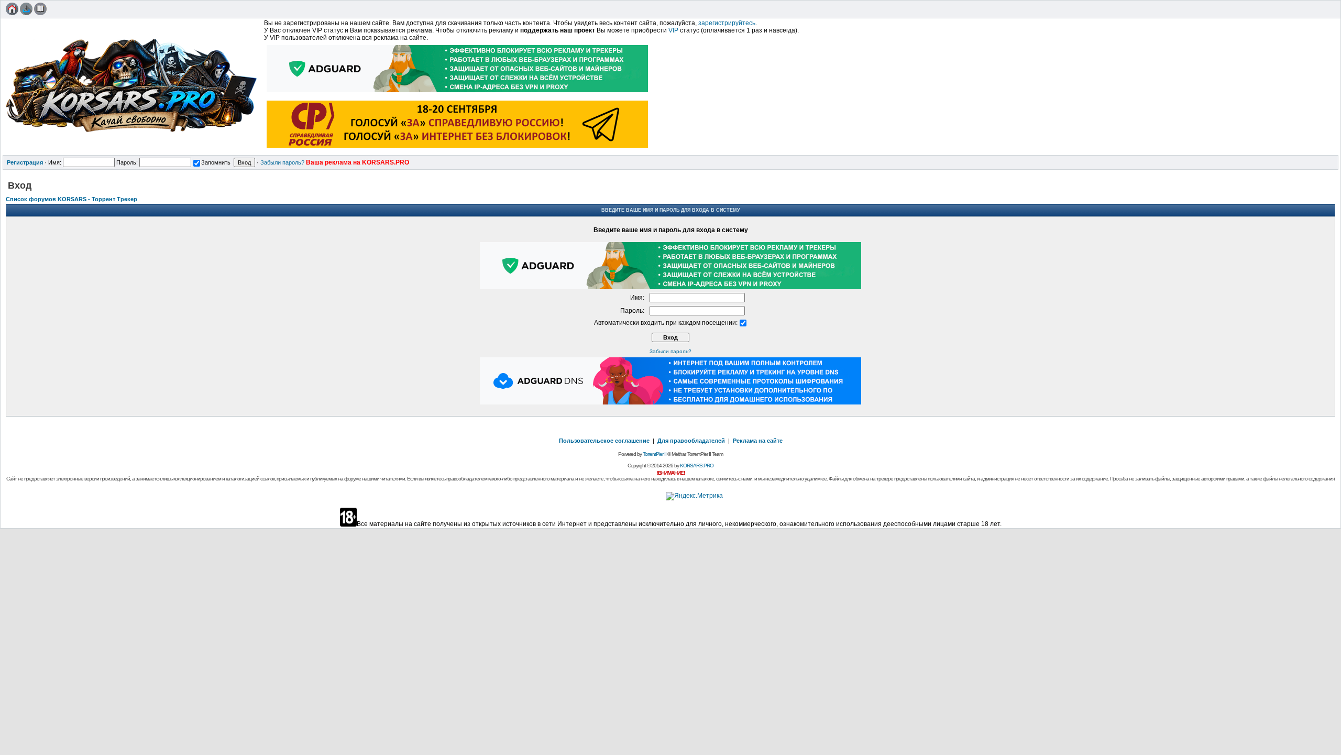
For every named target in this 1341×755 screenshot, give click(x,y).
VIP (673, 30)
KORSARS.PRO (696, 465)
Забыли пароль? (282, 162)
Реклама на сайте (758, 440)
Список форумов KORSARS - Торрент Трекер (71, 199)
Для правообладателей (691, 440)
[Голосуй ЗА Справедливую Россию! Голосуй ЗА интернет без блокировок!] (458, 148)
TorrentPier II (654, 454)
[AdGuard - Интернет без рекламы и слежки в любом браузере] (458, 93)
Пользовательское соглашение (604, 440)
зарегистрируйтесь (726, 23)
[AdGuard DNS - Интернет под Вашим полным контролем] (670, 402)
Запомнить (215, 162)
